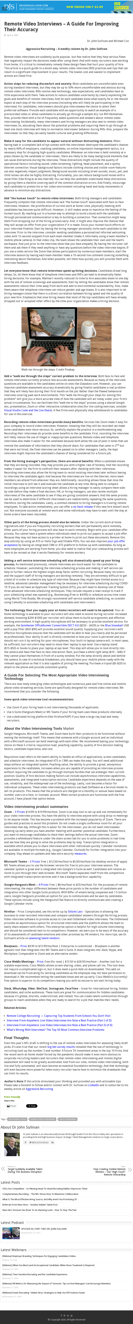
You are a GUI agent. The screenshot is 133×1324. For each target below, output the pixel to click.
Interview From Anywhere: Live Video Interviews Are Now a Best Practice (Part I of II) (59, 1020)
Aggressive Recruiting (39, 1089)
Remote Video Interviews (43, 1119)
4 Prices (43, 884)
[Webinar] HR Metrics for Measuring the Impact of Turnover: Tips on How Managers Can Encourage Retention (56, 1283)
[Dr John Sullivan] (66, 7)
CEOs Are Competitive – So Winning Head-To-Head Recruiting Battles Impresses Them (44, 1188)
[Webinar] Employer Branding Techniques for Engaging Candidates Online (39, 1256)
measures (80, 853)
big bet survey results (61, 1047)
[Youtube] (71, 1315)
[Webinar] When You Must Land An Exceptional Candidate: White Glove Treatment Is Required (48, 1265)
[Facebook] (61, 1315)
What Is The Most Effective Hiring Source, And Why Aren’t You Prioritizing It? (39, 1199)
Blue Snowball (114, 625)
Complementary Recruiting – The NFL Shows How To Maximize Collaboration (40, 1194)
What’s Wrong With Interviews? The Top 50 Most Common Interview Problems (55, 1029)
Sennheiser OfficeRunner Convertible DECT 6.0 (50, 625)
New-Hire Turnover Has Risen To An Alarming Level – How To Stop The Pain (39, 1210)
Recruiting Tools (17, 1119)
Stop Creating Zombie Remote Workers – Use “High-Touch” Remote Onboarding (109, 1170)
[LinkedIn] (68, 1315)
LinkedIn (93, 1085)
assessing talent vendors (44, 938)
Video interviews (68, 1119)
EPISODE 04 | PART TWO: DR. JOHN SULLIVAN (43, 1229)
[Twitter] (64, 1315)
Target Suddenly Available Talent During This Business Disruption (25, 1169)
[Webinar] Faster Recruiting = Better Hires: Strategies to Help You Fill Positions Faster (43, 1292)
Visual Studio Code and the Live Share (27, 410)
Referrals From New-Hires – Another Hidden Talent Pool (29, 1204)
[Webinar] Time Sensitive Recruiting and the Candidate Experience (34, 1274)
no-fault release (83, 506)
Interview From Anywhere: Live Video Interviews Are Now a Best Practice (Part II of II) (59, 1025)
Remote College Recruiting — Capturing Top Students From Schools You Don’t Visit (58, 1015)
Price (23, 946)
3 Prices (20, 812)
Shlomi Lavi (75, 911)
